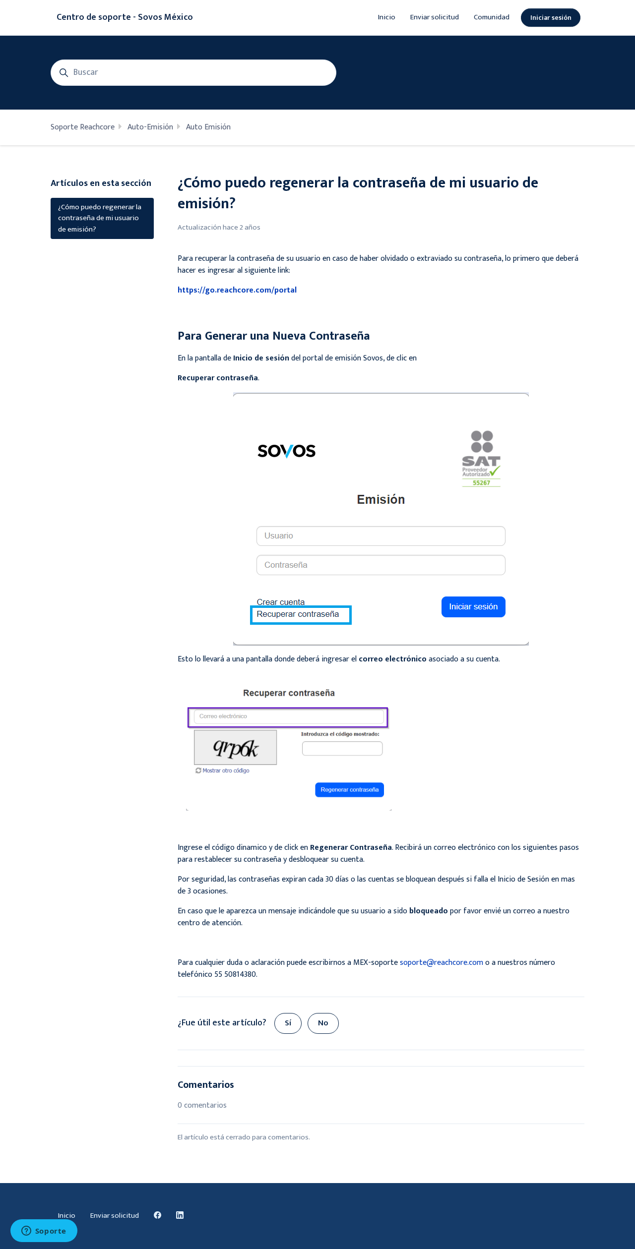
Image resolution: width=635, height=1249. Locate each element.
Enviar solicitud (434, 17)
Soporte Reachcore (83, 127)
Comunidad (491, 17)
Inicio (386, 17)
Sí (288, 1023)
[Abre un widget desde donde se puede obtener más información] (43, 1231)
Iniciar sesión (551, 17)
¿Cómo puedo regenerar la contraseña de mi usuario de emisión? (99, 218)
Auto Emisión (208, 127)
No (323, 1023)
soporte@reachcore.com (441, 962)
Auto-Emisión (150, 127)
